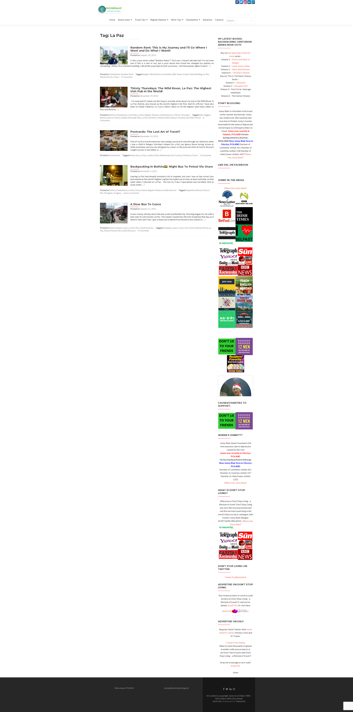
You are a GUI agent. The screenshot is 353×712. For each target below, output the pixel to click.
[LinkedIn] (249, 2)
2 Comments (205, 155)
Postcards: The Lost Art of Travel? (155, 131)
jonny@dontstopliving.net (176, 688)
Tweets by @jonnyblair (235, 577)
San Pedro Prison (193, 117)
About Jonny (124, 19)
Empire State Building (192, 74)
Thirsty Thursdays (182, 114)
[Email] (253, 2)
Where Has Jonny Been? (235, 188)
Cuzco (125, 227)
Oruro (138, 190)
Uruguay (117, 193)
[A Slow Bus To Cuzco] (114, 212)
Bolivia (157, 74)
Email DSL (232, 605)
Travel (116, 77)
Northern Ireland (156, 117)
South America (166, 114)
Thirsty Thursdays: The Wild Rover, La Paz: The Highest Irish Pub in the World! (170, 90)
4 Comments (126, 77)
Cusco (174, 227)
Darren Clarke (113, 117)
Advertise (207, 19)
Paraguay (108, 193)
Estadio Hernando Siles (131, 117)
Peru (137, 227)
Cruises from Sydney (235, 642)
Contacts (219, 19)
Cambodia (166, 74)
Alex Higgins (205, 114)
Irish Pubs (132, 114)
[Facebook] (237, 2)
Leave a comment (131, 193)
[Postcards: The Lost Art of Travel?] (114, 140)
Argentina (190, 190)
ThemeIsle (240, 701)
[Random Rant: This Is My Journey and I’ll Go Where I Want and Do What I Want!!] (114, 55)
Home (112, 19)
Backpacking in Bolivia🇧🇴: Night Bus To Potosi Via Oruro (171, 166)
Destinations (192, 19)
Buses (118, 227)
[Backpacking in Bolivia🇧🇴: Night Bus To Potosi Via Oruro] (114, 175)
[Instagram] (245, 2)
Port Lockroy (176, 155)
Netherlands (164, 155)
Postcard (187, 155)
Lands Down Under (241, 66)
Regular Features (158, 19)
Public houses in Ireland (174, 117)
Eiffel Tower (177, 74)
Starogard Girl (241, 86)
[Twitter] (241, 2)
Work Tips (176, 19)
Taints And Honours (241, 69)
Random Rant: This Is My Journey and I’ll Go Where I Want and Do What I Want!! (168, 49)
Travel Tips (140, 19)
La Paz (206, 74)
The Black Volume (241, 72)
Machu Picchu (106, 77)
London (150, 155)
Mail (156, 155)
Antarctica (134, 155)
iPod (205, 190)
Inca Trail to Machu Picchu (196, 227)
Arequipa (167, 227)
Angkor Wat (148, 74)
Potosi (144, 190)
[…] (208, 66)
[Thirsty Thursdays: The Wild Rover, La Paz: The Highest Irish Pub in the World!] (114, 96)
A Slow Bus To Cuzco (145, 204)
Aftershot (241, 82)
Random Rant (127, 74)
